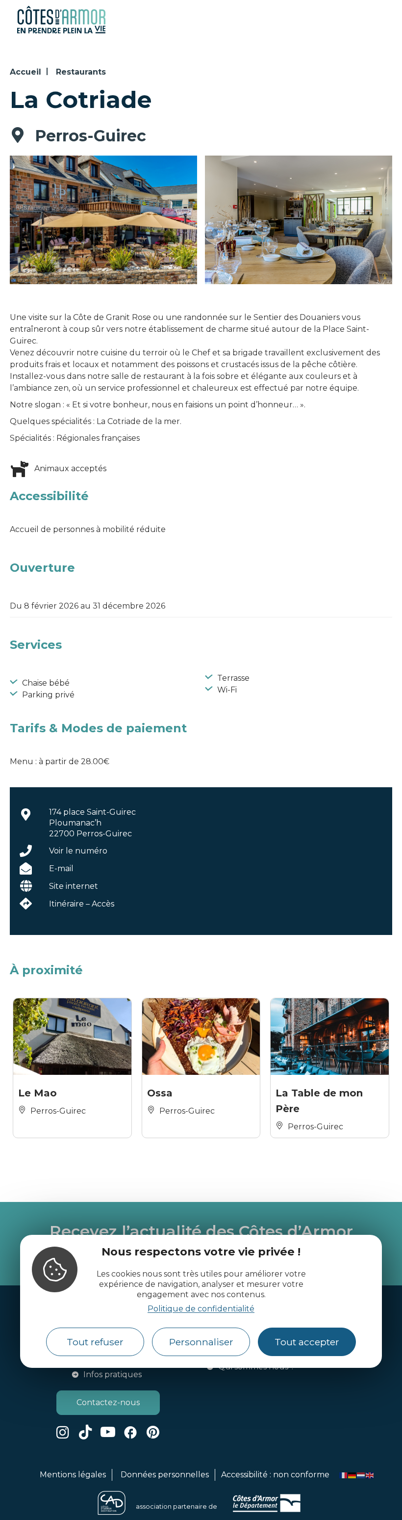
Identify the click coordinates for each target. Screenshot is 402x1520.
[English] (370, 1474)
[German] (352, 1474)
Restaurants (81, 72)
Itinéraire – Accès (81, 903)
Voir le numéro (78, 850)
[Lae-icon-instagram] (62, 1432)
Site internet (73, 886)
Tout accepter (307, 1342)
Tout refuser (95, 1342)
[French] (343, 1474)
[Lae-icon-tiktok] (85, 1432)
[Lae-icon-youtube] (107, 1432)
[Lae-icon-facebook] (130, 1432)
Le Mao (37, 1093)
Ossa (160, 1093)
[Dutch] (361, 1474)
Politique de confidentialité (201, 1308)
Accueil (25, 72)
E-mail (61, 868)
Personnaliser (201, 1342)
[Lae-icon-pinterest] (153, 1432)
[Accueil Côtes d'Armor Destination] (61, 31)
